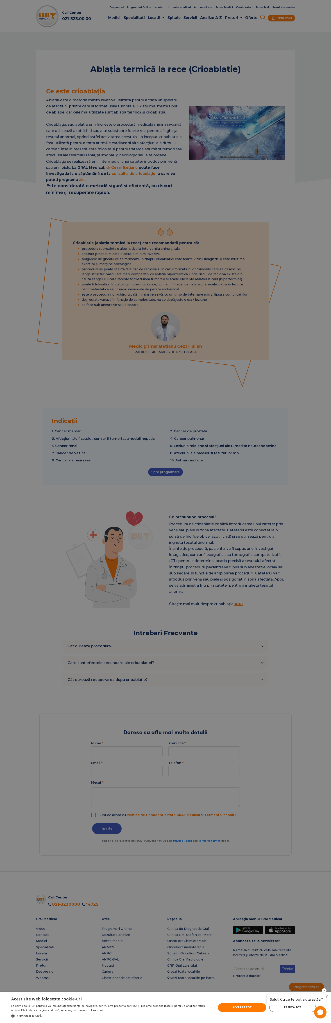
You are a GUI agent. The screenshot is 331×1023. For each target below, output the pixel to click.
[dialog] (165, 1007)
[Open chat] (320, 1012)
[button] (110, 1016)
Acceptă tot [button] (242, 1007)
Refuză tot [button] (292, 1007)
